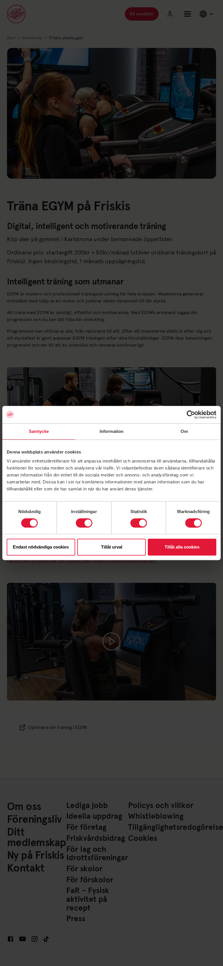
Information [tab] (111, 431)
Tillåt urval (111, 546)
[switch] (84, 523)
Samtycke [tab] (39, 431)
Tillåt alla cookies (182, 546)
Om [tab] (184, 431)
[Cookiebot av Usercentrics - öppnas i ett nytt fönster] (191, 414)
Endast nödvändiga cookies (41, 546)
